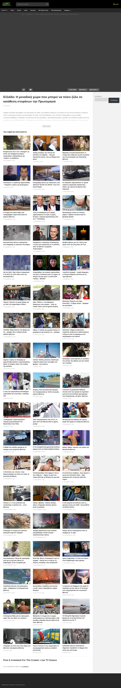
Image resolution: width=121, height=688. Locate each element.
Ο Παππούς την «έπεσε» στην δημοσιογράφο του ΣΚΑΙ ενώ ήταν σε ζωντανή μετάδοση (16, 474)
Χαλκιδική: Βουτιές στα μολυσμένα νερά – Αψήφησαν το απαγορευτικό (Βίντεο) (15, 588)
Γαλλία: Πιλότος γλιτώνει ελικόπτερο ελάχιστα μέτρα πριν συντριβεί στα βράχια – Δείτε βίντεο (46, 362)
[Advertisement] (60, 28)
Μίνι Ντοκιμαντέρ (56, 10)
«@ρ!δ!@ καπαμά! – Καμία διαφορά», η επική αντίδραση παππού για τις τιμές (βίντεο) (75, 274)
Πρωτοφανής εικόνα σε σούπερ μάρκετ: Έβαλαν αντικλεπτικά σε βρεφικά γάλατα (74, 215)
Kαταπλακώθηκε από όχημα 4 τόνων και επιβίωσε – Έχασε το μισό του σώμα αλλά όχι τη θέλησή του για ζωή (46, 475)
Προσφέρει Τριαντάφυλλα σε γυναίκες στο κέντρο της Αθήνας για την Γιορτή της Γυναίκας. (75, 361)
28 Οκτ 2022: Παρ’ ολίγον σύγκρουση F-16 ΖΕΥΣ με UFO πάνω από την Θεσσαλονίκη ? (16, 274)
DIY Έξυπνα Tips (43, 10)
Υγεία (25, 10)
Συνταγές (33, 10)
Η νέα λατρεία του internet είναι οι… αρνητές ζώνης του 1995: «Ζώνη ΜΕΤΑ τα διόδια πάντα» (75, 505)
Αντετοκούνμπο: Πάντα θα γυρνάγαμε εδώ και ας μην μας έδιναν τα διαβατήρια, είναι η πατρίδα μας (16, 560)
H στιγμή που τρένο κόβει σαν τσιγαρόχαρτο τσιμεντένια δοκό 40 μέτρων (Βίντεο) (15, 215)
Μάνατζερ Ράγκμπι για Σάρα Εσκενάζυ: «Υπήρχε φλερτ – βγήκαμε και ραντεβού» (75, 303)
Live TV (4, 10)
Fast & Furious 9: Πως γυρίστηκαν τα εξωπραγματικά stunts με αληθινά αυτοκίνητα (46, 648)
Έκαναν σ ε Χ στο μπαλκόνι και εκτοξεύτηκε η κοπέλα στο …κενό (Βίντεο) (15, 505)
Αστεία (19, 10)
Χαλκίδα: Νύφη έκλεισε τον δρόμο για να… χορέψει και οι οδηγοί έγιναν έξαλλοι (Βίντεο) (16, 332)
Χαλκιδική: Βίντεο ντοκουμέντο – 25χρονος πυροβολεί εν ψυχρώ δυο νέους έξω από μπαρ (75, 648)
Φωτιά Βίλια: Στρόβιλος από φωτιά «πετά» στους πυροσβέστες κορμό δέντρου (45, 588)
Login (117, 4)
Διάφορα (67, 10)
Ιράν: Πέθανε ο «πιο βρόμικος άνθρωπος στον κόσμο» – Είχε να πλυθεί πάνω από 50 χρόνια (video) (45, 304)
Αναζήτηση (98, 96)
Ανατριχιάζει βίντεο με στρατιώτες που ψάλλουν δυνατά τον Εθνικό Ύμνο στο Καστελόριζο (46, 185)
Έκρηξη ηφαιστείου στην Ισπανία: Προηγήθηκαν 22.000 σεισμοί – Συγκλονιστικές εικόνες (45, 533)
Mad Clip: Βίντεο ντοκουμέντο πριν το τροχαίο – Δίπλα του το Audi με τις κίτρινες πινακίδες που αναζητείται (46, 560)
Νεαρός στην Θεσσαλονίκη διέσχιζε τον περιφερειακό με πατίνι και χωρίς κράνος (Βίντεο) (46, 392)
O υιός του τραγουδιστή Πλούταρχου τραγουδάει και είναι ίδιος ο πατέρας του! (16, 394)
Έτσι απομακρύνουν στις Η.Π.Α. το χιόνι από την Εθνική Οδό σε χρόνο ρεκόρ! (45, 422)
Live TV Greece (48, 660)
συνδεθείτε (25, 666)
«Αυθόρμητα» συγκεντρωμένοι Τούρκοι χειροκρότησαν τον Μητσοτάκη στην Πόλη (14, 422)
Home (12, 10)
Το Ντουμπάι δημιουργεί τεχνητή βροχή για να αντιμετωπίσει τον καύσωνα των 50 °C (73, 618)
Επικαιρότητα (6, 105)
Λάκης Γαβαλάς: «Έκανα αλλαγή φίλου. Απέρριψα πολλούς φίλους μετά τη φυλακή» (45, 505)
